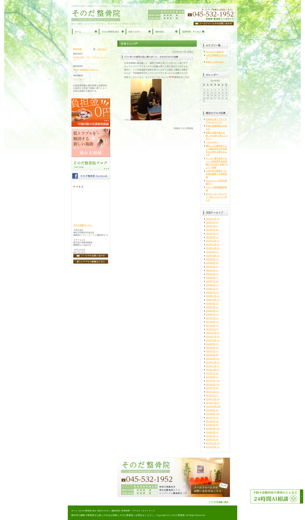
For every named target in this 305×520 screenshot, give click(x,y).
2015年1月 (210, 395)
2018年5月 (210, 307)
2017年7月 (210, 318)
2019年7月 (210, 281)
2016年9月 (210, 344)
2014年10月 (211, 406)
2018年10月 (211, 300)
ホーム (74, 511)
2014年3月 (210, 432)
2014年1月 (210, 439)
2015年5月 (210, 381)
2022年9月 (210, 237)
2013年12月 (211, 443)
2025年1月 (210, 222)
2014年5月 (210, 425)
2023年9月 (210, 230)
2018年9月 (210, 303)
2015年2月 (210, 392)
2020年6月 (210, 266)
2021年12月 (211, 241)
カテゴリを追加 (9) (215, 51)
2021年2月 (210, 252)
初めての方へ (104, 511)
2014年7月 (210, 417)
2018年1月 (210, 314)
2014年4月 (210, 428)
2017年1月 (210, 329)
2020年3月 (210, 274)
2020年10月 (211, 256)
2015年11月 (211, 366)
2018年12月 (211, 296)
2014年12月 (211, 399)
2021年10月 (211, 248)
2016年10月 (211, 340)
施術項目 (116, 511)
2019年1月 (210, 292)
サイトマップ (148, 511)
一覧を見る (101, 49)
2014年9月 (210, 410)
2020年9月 (210, 259)
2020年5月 (210, 270)
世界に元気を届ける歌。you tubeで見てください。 (217, 135)
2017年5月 (210, 322)
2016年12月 (211, 333)
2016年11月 (211, 336)
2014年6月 (210, 421)
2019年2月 (210, 289)
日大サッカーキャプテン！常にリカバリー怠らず (216, 197)
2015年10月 (211, 369)
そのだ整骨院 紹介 (88, 511)
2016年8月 (210, 348)
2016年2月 (210, 359)
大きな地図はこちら (82, 225)
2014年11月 (211, 403)
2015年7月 (210, 373)
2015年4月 (210, 384)
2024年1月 (210, 226)
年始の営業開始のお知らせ (85, 70)
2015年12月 (211, 362)
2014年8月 (210, 414)
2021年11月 (211, 244)
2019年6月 (210, 285)
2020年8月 (210, 263)
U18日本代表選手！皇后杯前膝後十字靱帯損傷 (216, 174)
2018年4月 (210, 311)
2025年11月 (211, 219)
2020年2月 (210, 277)
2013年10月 (211, 447)
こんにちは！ (212, 142)
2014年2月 (210, 436)
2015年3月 (210, 388)
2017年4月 (210, 325)
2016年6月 (210, 355)
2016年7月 (210, 351)
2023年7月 (210, 233)
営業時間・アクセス (130, 511)
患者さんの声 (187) (215, 62)
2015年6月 (210, 377)
